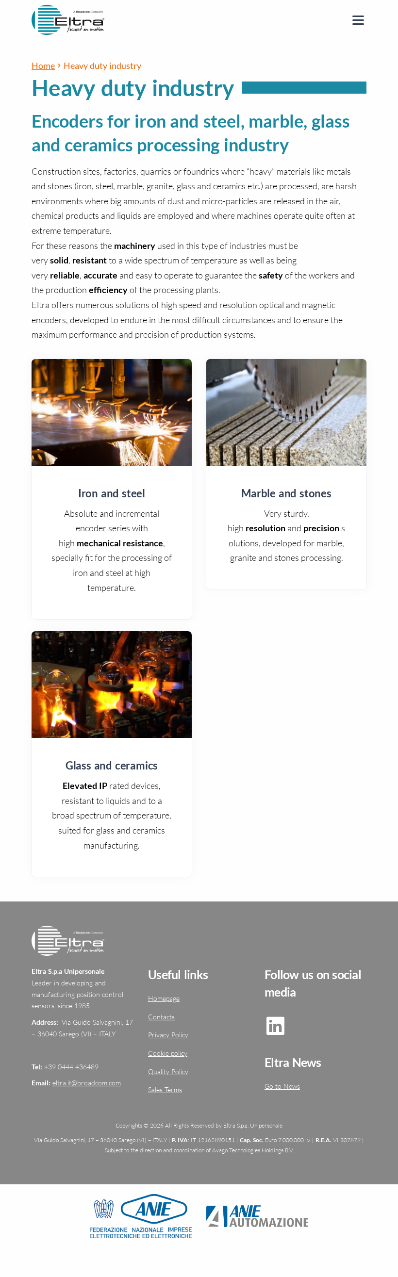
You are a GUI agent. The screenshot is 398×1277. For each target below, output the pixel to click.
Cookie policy (167, 1053)
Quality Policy (168, 1071)
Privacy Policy (168, 1035)
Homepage (164, 998)
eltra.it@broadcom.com (86, 1083)
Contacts (161, 1017)
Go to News (282, 1086)
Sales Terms (165, 1089)
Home (43, 65)
